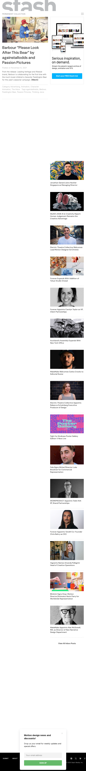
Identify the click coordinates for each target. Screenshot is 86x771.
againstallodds (32, 89)
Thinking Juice (38, 92)
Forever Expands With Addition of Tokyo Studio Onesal (64, 279)
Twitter (75, 758)
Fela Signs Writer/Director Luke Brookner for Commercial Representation (63, 469)
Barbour (42, 89)
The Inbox (16, 89)
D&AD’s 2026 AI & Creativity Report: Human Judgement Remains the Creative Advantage (65, 216)
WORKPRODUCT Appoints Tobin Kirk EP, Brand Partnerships (65, 502)
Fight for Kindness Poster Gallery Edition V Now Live (64, 437)
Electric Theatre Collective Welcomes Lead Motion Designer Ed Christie (66, 248)
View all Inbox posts (67, 643)
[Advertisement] (25, 117)
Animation (25, 86)
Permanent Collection (13, 14)
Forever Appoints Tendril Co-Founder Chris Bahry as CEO (66, 533)
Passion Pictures (24, 92)
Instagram (71, 758)
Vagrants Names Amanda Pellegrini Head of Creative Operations (65, 564)
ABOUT (14, 758)
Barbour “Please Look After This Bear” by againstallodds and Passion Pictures (20, 55)
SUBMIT (6, 758)
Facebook (84, 758)
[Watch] (34, 80)
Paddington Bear (9, 92)
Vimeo (80, 758)
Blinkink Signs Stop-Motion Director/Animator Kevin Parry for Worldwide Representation (64, 596)
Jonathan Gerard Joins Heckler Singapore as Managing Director (63, 184)
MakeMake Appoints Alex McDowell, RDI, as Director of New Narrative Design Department (65, 629)
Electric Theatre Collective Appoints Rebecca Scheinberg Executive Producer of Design (65, 405)
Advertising (15, 86)
